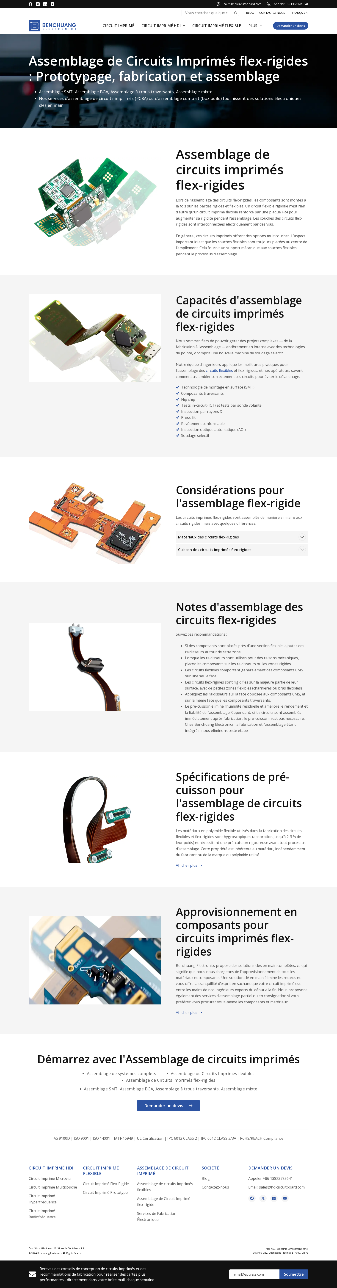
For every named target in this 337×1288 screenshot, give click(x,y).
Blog (250, 13)
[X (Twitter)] (38, 4)
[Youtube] (285, 1198)
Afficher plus (186, 865)
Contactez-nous (272, 13)
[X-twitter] (263, 1198)
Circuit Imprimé (118, 25)
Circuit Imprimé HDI (161, 25)
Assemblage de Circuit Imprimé (163, 1170)
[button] (300, 13)
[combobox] (207, 13)
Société (210, 1168)
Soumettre (294, 1274)
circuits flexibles (219, 370)
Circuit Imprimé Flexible (101, 1170)
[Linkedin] (274, 1198)
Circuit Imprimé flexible (216, 25)
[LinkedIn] (45, 4)
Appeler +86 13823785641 (291, 4)
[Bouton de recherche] (236, 13)
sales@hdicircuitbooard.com (242, 4)
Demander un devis (290, 26)
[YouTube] (52, 4)
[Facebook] (30, 4)
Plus (252, 25)
